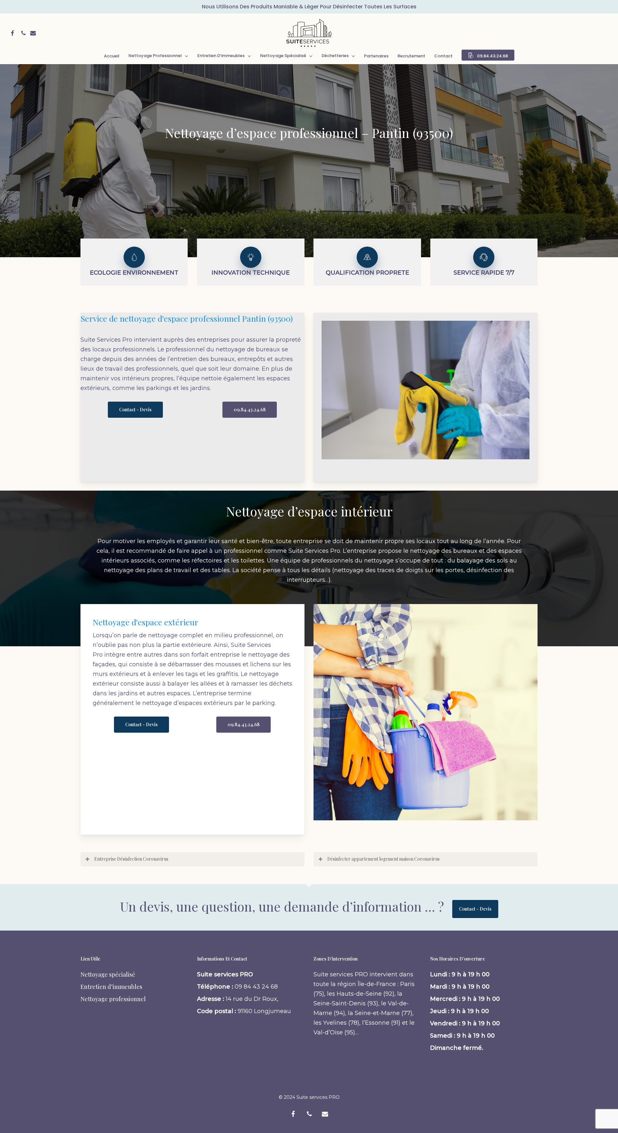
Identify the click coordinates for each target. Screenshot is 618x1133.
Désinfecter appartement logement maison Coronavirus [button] (383, 859)
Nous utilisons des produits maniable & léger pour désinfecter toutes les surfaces (309, 6)
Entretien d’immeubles (111, 987)
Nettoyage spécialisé (107, 974)
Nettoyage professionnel (113, 999)
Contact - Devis (475, 909)
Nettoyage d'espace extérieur (145, 622)
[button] (135, 410)
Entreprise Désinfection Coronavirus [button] (131, 859)
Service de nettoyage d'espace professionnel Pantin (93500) (186, 318)
